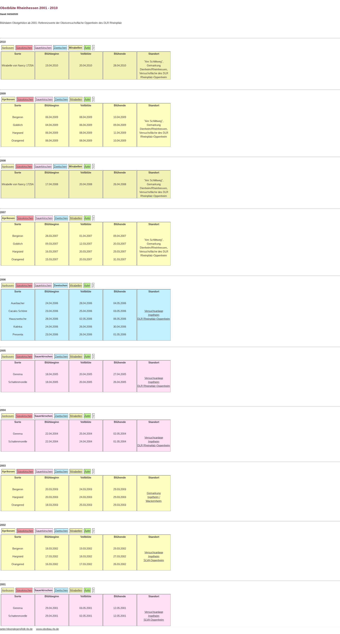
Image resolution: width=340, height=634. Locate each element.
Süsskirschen (24, 47)
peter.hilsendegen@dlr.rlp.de (16, 629)
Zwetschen (60, 47)
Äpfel (87, 47)
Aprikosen (8, 47)
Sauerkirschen (43, 47)
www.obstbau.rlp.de (47, 629)
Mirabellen (76, 99)
